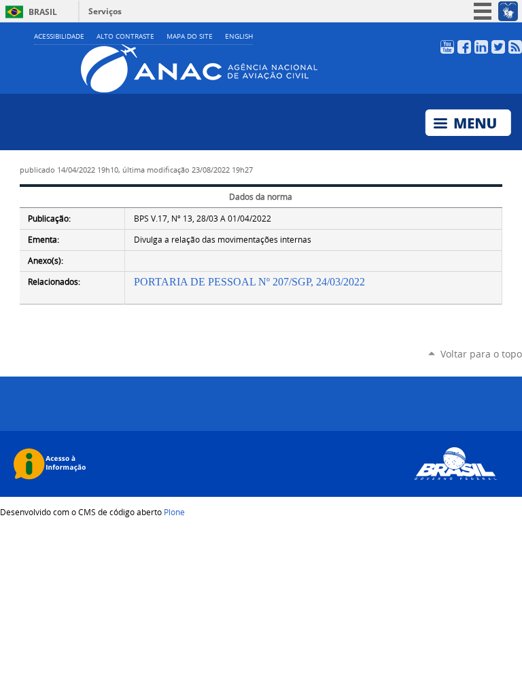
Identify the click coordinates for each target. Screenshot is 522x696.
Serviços (105, 11)
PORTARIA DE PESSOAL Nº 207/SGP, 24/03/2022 (249, 282)
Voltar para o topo (481, 353)
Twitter (498, 47)
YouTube (447, 47)
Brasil (43, 12)
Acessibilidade (59, 36)
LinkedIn (481, 47)
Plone (174, 511)
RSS (515, 47)
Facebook (464, 47)
